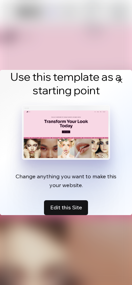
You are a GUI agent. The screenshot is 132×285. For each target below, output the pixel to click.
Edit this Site (66, 207)
